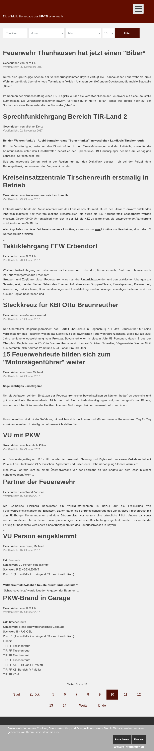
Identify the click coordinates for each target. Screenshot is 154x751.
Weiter (83, 705)
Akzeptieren (122, 739)
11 (125, 694)
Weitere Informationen (129, 746)
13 (51, 705)
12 (139, 694)
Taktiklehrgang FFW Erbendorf (50, 246)
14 (64, 705)
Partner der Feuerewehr (39, 481)
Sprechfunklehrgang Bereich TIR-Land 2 (65, 116)
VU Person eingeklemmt (40, 536)
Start (16, 694)
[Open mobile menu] (138, 9)
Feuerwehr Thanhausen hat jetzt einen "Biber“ (74, 52)
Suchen (149, 11)
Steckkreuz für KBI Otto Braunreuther (60, 304)
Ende (102, 705)
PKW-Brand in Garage (36, 597)
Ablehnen (139, 739)
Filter (127, 33)
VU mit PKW (21, 435)
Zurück (35, 694)
